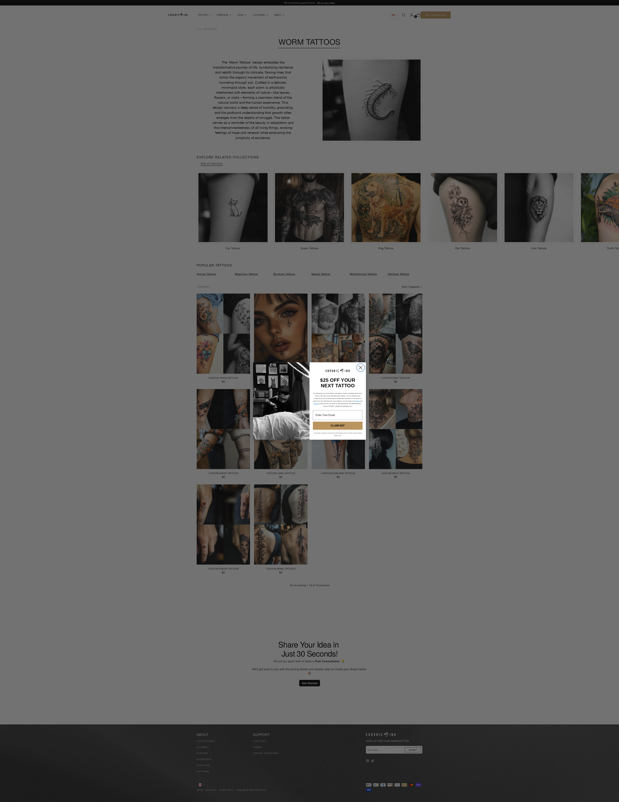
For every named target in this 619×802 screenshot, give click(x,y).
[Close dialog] (361, 368)
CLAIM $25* (338, 425)
